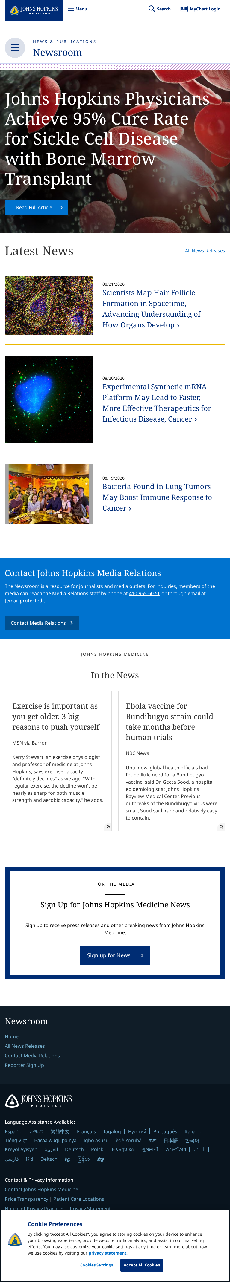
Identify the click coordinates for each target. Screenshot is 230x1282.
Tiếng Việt (16, 1140)
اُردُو (199, 1149)
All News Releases (205, 250)
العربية (51, 1149)
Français (86, 1131)
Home (12, 1036)
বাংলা (152, 1140)
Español (14, 1131)
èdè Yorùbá (129, 1140)
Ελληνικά (123, 1149)
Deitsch (49, 1159)
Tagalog (112, 1131)
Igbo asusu (96, 1140)
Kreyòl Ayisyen (21, 1149)
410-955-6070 (144, 593)
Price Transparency (26, 1199)
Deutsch (74, 1149)
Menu (77, 12)
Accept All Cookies (142, 1265)
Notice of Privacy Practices (35, 1208)
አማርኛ (36, 1131)
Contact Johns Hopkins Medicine (41, 1189)
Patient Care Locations (78, 1199)
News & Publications (65, 41)
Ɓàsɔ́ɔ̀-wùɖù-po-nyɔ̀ (55, 1140)
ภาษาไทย (176, 1149)
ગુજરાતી (150, 1149)
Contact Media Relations (38, 623)
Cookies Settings (96, 1265)
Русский (137, 1131)
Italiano (193, 1131)
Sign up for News (109, 955)
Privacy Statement (90, 1208)
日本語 (171, 1140)
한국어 (192, 1140)
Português (165, 1131)
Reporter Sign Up (24, 1065)
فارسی (12, 1159)
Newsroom (57, 52)
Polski (98, 1149)
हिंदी (29, 1158)
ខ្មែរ (68, 1159)
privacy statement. (108, 1253)
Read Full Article (34, 207)
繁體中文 (60, 1131)
